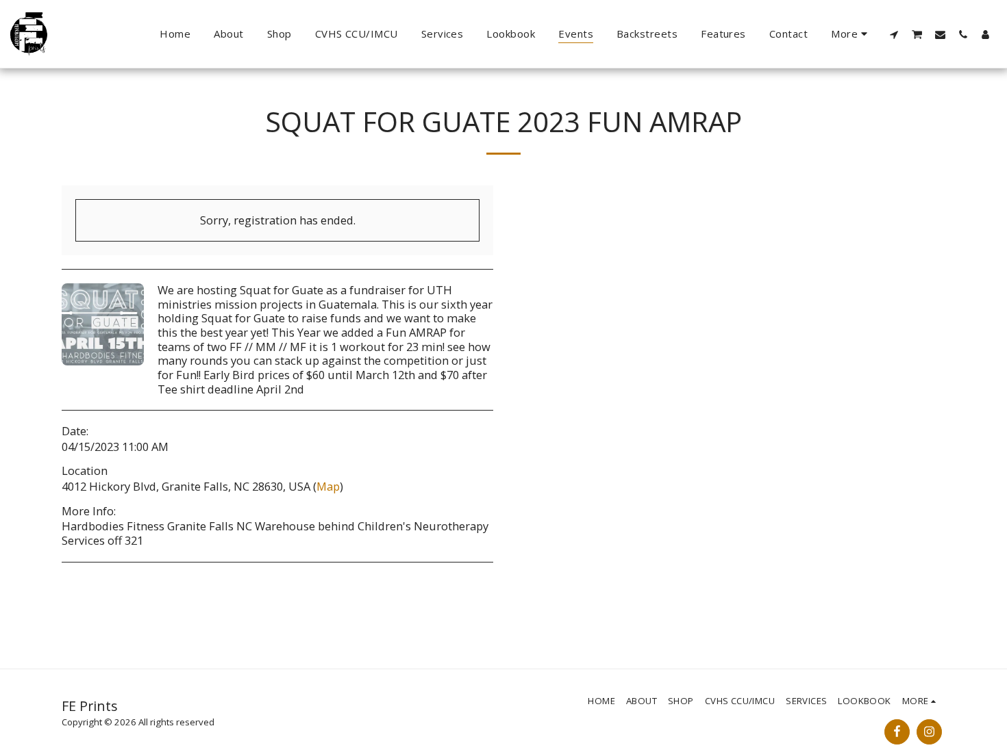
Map (328, 486)
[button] (894, 34)
